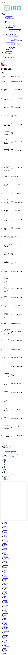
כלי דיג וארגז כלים (10, 42)
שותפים (8, 17)
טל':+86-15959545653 (8, 456)
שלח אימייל (4, 477)
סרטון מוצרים (9, 55)
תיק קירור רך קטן (13, 23)
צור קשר (5, 60)
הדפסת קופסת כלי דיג (14, 44)
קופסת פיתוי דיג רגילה (14, 43)
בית (4, 13)
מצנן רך (8, 22)
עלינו (4, 14)
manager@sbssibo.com (11, 451)
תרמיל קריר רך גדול (13, 26)
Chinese (4, 64)
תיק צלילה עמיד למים (14, 35)
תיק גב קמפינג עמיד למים (14, 38)
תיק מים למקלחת (13, 31)
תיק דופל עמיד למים (13, 36)
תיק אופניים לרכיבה (13, 39)
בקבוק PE (11, 48)
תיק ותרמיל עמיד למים (11, 34)
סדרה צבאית (9, 51)
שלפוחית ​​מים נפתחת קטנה (15, 30)
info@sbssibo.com (10, 452)
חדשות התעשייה (10, 57)
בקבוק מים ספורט (10, 45)
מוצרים (5, 21)
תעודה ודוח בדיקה (10, 18)
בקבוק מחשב (12, 47)
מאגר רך (11, 32)
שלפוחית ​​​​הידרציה (10, 27)
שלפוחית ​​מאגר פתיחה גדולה (15, 29)
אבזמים (8, 49)
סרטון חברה (9, 53)
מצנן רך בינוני (12, 25)
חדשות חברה (9, 58)
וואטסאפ (8, 479)
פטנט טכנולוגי (9, 20)
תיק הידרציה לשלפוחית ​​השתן (15, 40)
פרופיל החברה (9, 16)
